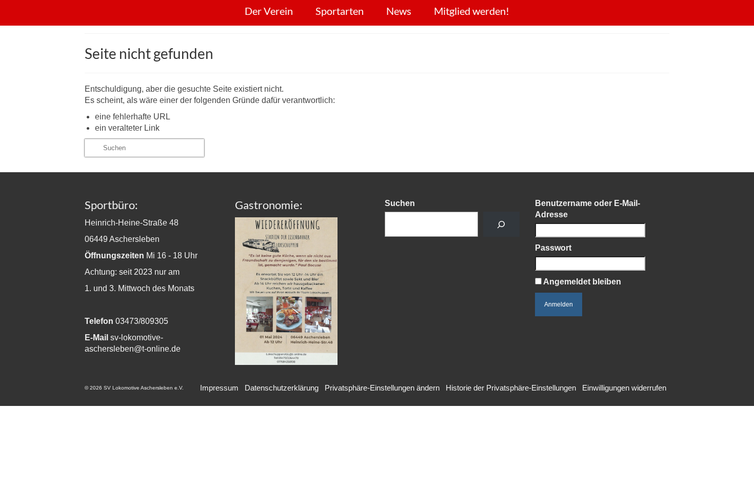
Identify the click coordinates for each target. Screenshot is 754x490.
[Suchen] (501, 224)
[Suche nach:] (144, 148)
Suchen (400, 203)
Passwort (553, 247)
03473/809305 (141, 321)
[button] (382, 388)
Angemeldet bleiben (581, 281)
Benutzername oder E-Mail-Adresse (587, 209)
